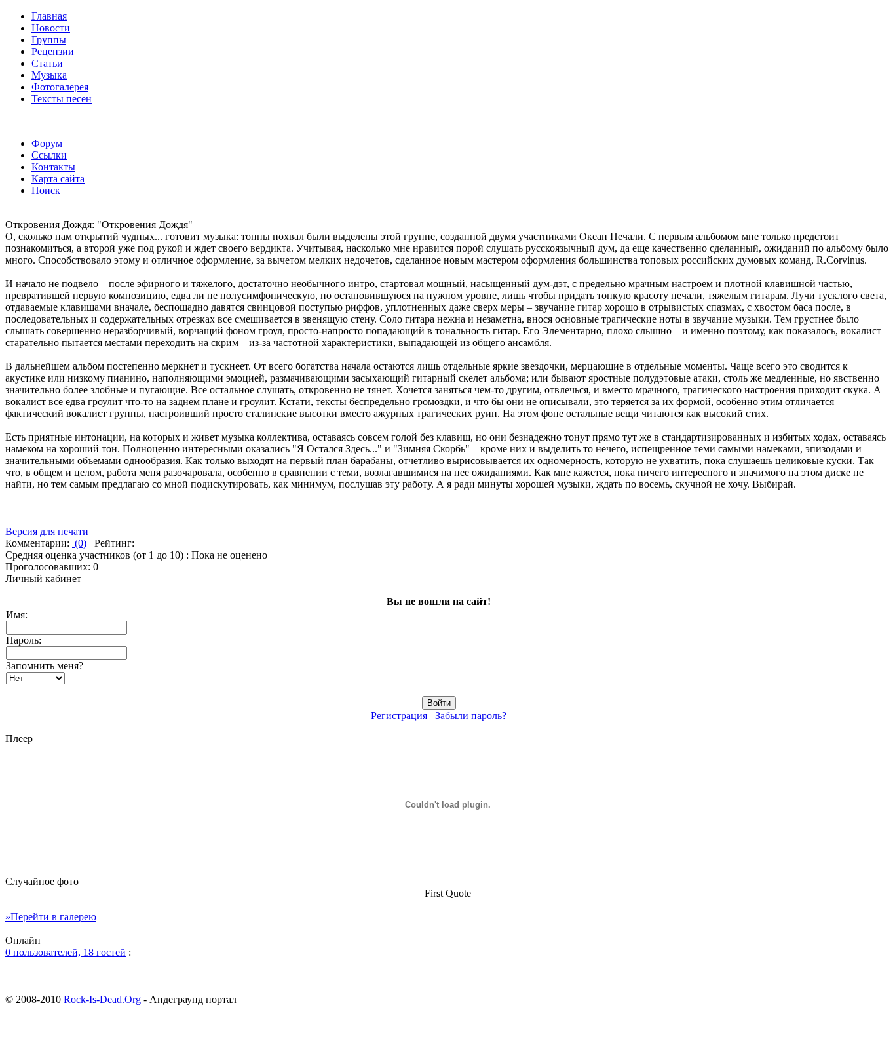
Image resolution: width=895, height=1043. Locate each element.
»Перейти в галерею (50, 916)
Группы (48, 39)
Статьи (47, 63)
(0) (79, 543)
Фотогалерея (59, 86)
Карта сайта (58, 178)
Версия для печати (46, 531)
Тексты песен (61, 98)
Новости (50, 27)
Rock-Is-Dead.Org (102, 999)
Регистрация (399, 715)
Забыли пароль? (470, 715)
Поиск (45, 190)
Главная (49, 16)
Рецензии (52, 51)
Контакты (53, 166)
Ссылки (49, 155)
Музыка (49, 75)
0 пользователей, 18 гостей (65, 952)
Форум (46, 143)
